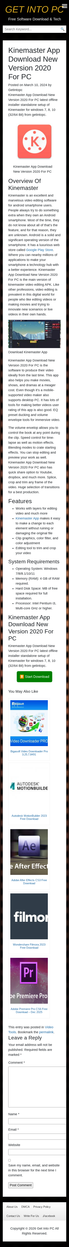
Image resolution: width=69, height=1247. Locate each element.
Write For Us (31, 1215)
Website (14, 1145)
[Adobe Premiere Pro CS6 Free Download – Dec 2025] (29, 981)
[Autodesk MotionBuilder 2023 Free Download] (29, 787)
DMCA (25, 1206)
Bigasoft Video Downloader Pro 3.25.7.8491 (29, 753)
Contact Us (13, 1215)
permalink (46, 1032)
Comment (16, 1062)
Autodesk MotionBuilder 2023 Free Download (29, 817)
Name (13, 1114)
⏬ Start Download (34, 677)
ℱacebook (49, 1215)
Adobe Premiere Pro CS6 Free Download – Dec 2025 (29, 1010)
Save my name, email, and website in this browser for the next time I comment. (34, 1170)
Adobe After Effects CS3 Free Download (29, 882)
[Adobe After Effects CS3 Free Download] (29, 852)
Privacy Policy (42, 1206)
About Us (12, 1206)
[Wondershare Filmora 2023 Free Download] (29, 916)
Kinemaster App (27, 518)
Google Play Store (39, 250)
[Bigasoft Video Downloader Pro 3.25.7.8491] (29, 723)
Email (13, 1129)
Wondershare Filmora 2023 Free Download (29, 946)
